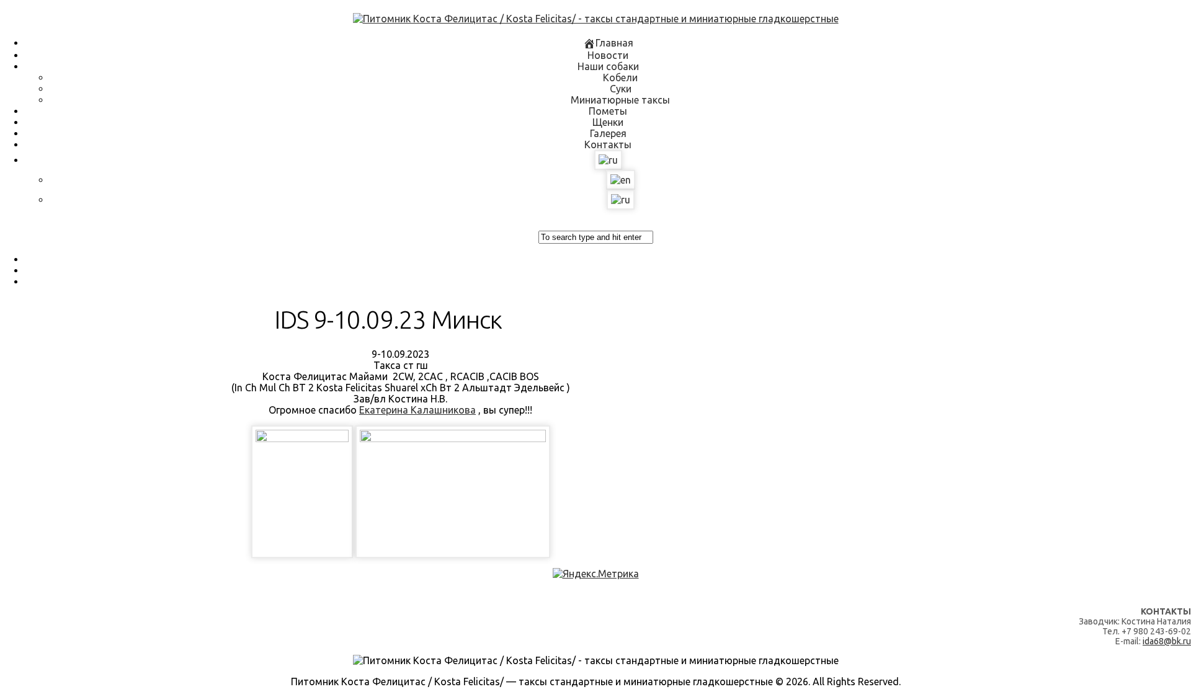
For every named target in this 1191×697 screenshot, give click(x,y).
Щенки (607, 122)
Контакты (607, 144)
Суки (620, 88)
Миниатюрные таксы (620, 99)
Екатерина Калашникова (417, 409)
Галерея (608, 133)
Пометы (608, 111)
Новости (607, 55)
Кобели (620, 77)
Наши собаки (608, 66)
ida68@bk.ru (1167, 641)
